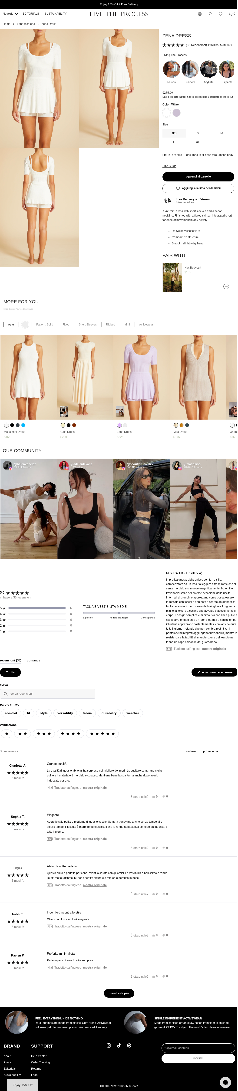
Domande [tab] (33, 665)
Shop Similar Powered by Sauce (18, 313)
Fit (28, 717)
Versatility (65, 717)
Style (44, 717)
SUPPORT (42, 1050)
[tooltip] (199, 577)
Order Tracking (40, 1066)
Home (6, 24)
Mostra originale (212, 653)
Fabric (87, 717)
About (7, 1060)
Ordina (189, 755)
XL (196, 142)
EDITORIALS (31, 13)
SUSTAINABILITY (56, 13)
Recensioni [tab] (10, 665)
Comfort (11, 717)
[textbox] (47, 698)
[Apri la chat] (223, 1082)
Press (7, 1066)
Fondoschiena (26, 24)
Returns (36, 1073)
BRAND (12, 1050)
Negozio (8, 13)
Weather (132, 717)
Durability (109, 717)
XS (172, 133)
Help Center (38, 1060)
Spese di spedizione (196, 96)
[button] (218, 14)
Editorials (10, 1073)
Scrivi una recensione (215, 678)
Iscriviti (196, 1062)
